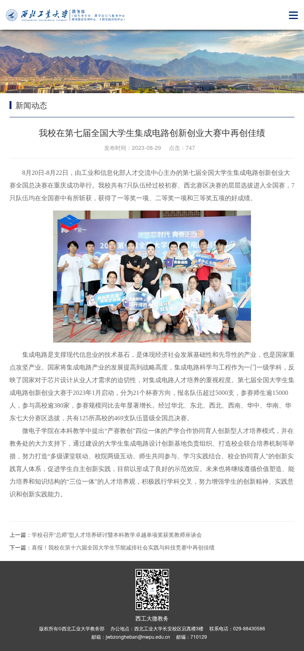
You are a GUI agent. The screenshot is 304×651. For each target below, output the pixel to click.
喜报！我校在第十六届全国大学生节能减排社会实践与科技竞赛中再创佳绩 (123, 547)
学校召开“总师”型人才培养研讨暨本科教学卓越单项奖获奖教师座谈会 (117, 534)
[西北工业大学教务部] (65, 15)
